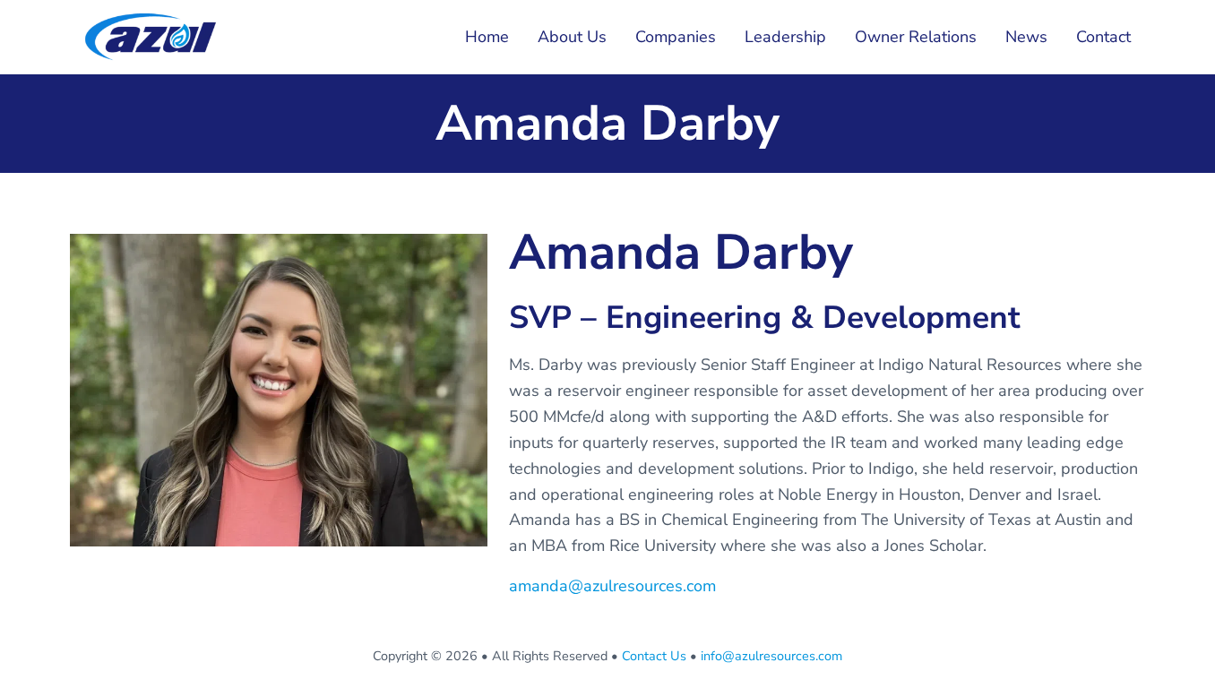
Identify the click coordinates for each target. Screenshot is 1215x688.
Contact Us (654, 656)
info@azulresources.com (771, 656)
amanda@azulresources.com (612, 586)
